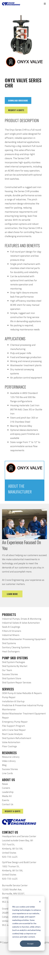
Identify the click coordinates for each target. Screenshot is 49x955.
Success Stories (10, 674)
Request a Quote (12, 811)
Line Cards (7, 773)
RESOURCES (9, 752)
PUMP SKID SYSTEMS (15, 658)
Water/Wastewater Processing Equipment (24, 639)
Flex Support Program (13, 726)
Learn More (12, 593)
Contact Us (7, 804)
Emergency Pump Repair (15, 722)
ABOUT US (8, 779)
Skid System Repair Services (16, 682)
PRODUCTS (9, 614)
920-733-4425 (10, 857)
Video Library (9, 761)
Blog (4, 765)
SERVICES (8, 689)
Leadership (7, 792)
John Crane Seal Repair (14, 730)
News (5, 784)
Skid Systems (9, 643)
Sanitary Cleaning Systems (16, 647)
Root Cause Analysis (12, 734)
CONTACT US (10, 832)
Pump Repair (9, 697)
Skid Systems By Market (14, 666)
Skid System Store (11, 678)
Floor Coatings (9, 746)
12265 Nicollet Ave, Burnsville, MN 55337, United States (13, 893)
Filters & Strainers (11, 631)
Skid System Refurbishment (16, 738)
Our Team (7, 670)
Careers (6, 788)
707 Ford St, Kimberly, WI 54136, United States (12, 849)
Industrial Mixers (10, 635)
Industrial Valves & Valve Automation (21, 623)
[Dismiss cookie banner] (40, 901)
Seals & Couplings (11, 627)
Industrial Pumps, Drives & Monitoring (21, 619)
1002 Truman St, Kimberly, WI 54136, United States (12, 870)
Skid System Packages (13, 662)
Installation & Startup (13, 701)
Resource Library (10, 757)
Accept (30, 943)
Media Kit (7, 796)
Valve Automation (11, 742)
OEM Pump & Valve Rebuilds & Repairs (22, 693)
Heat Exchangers (11, 651)
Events (5, 800)
